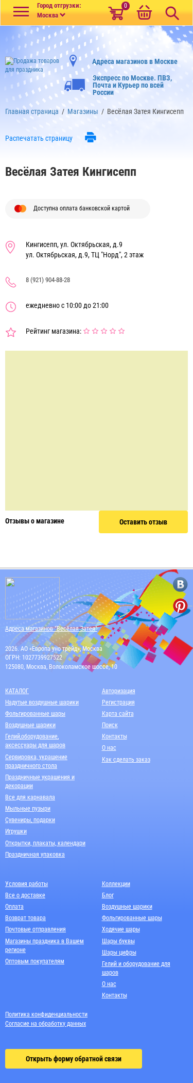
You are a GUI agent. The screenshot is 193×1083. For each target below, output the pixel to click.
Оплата (14, 906)
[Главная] (32, 62)
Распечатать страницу (39, 138)
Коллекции (116, 884)
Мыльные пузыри (27, 808)
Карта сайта (118, 713)
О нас (109, 747)
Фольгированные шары (35, 713)
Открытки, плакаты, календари (45, 843)
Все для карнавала (30, 797)
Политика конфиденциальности (46, 1014)
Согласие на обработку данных (45, 1023)
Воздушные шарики (30, 725)
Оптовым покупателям (34, 961)
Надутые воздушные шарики (42, 702)
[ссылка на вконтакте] (180, 584)
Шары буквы (118, 941)
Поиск (110, 725)
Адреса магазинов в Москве (135, 61)
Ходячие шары (121, 929)
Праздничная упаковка (35, 854)
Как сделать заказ (126, 759)
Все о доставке (25, 895)
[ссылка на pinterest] (180, 605)
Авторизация (118, 691)
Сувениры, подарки (30, 820)
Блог (108, 895)
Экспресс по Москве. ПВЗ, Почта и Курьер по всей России (132, 85)
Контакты (114, 736)
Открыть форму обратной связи (73, 1059)
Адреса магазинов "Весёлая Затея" (51, 628)
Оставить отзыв (143, 522)
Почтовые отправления (35, 929)
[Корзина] (144, 13)
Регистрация (118, 702)
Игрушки (16, 831)
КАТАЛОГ (17, 691)
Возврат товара (25, 918)
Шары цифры (119, 952)
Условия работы (26, 884)
